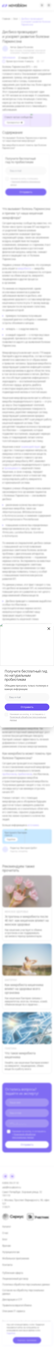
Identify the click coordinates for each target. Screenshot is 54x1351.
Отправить (27, 707)
